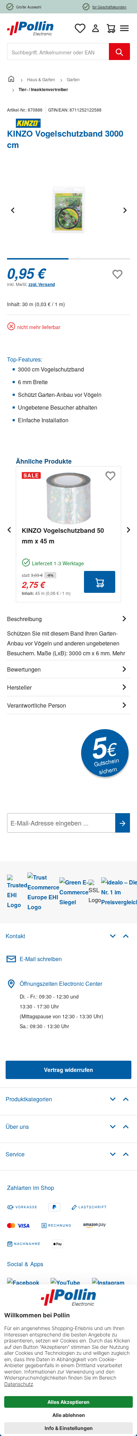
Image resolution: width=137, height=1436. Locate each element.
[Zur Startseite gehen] (30, 27)
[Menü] (126, 28)
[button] (119, 935)
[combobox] (58, 51)
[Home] (11, 79)
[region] (68, 215)
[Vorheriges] (12, 210)
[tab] (68, 635)
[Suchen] (119, 51)
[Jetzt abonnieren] (122, 823)
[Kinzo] (68, 123)
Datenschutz (52, 838)
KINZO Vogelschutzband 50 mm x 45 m (63, 536)
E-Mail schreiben (41, 959)
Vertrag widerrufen (68, 1070)
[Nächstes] (124, 210)
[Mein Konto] (95, 28)
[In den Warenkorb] (99, 582)
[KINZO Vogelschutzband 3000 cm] (68, 210)
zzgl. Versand (41, 284)
